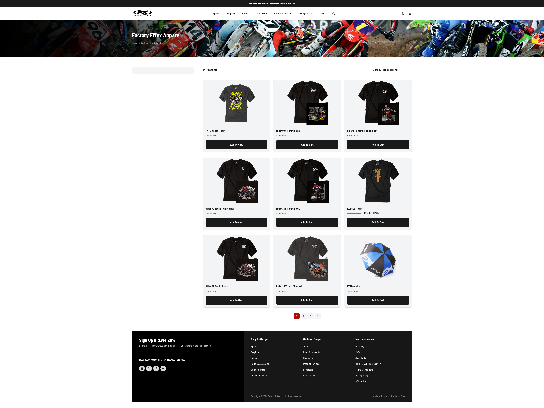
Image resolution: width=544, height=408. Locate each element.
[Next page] (318, 316)
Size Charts (360, 358)
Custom (254, 358)
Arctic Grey (400, 396)
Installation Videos (311, 364)
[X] (149, 368)
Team (305, 346)
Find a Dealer (309, 375)
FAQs (357, 352)
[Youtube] (163, 368)
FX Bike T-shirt (354, 208)
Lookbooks (308, 369)
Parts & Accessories (260, 364)
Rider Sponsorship (311, 352)
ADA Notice (360, 381)
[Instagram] (142, 368)
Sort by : (378, 69)
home (134, 43)
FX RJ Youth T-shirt (215, 131)
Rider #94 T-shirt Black (288, 131)
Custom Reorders (259, 375)
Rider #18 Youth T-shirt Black (362, 131)
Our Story (359, 346)
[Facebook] (156, 368)
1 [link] (296, 316)
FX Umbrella (353, 286)
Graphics (255, 352)
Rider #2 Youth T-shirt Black (220, 208)
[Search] (334, 13)
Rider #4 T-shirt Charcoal (289, 286)
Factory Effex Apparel (151, 43)
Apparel (254, 346)
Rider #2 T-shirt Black (217, 286)
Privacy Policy (361, 375)
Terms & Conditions (364, 369)
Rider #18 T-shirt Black (288, 208)
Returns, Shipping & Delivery (368, 364)
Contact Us (308, 358)
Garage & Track (258, 369)
